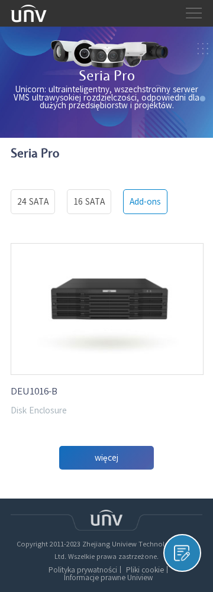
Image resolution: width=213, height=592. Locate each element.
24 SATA (33, 202)
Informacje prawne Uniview (108, 577)
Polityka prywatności (83, 569)
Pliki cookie (145, 569)
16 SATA (89, 202)
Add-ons (145, 202)
